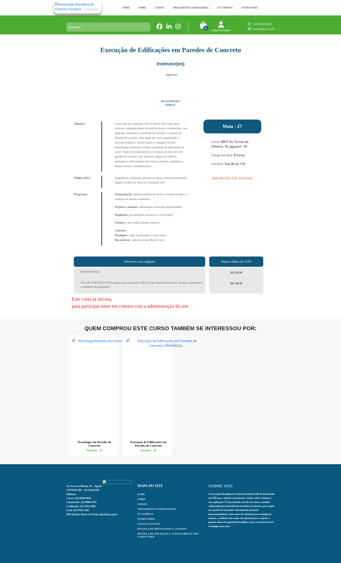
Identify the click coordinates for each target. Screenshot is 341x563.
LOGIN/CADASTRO (148, 524)
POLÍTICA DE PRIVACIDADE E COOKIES (161, 529)
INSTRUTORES (250, 7)
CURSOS (159, 7)
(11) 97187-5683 (81, 510)
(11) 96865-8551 (89, 502)
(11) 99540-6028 (262, 24)
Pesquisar (145, 27)
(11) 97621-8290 (88, 506)
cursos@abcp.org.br (263, 28)
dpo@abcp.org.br (109, 514)
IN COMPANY (225, 7)
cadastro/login (220, 30)
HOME (126, 7)
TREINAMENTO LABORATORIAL (191, 7)
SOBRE (142, 7)
